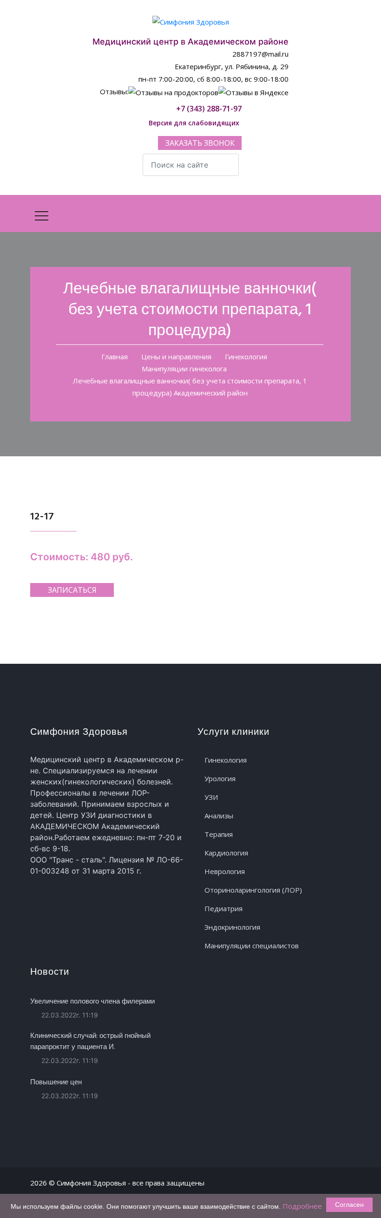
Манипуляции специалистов (251, 945)
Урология (220, 778)
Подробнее (302, 1206)
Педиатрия (223, 908)
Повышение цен (56, 1082)
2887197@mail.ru (259, 53)
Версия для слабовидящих (193, 122)
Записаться (72, 590)
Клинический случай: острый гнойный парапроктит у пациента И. (90, 1041)
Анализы (218, 815)
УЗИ (211, 797)
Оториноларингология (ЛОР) (253, 889)
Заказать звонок (200, 143)
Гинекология (225, 759)
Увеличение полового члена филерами (92, 1001)
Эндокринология (232, 927)
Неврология (224, 871)
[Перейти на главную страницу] (190, 21)
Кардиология (226, 852)
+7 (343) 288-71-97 (208, 109)
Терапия (218, 834)
